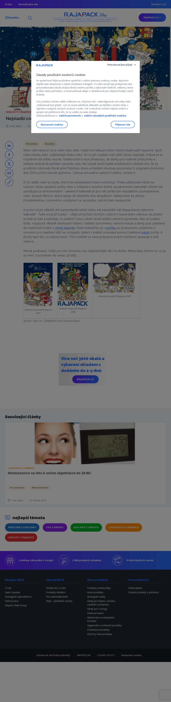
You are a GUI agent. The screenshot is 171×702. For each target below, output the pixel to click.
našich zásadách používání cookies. (105, 115)
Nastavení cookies (52, 124)
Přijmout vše (122, 124)
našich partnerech (70, 115)
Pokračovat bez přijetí (119, 64)
